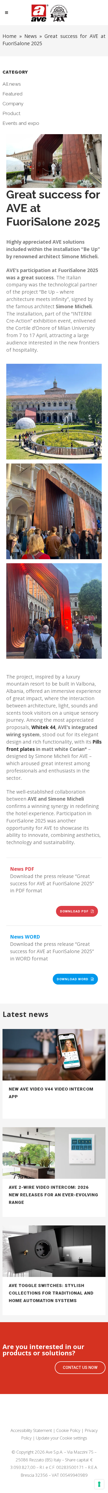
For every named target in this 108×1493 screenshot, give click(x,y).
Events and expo (21, 123)
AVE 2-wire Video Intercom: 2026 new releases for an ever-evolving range (53, 1195)
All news (12, 84)
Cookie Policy (68, 1430)
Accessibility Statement (31, 1430)
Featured (13, 93)
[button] (80, 1367)
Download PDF (74, 911)
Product (11, 113)
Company (13, 103)
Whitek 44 (43, 727)
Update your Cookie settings (61, 1438)
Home (10, 36)
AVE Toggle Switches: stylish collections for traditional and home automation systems (51, 1293)
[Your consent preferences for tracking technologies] (99, 1484)
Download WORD (72, 979)
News (30, 36)
